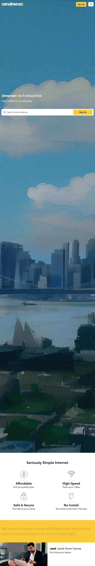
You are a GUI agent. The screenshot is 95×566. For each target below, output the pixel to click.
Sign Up (81, 4)
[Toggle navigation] (91, 4)
